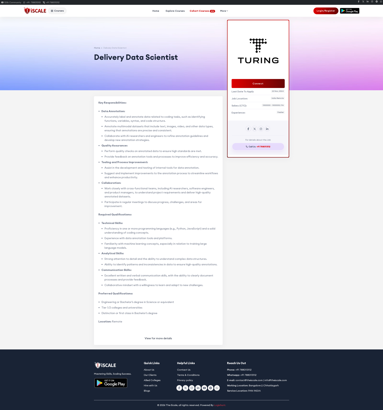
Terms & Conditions (188, 374)
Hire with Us (150, 385)
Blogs (147, 390)
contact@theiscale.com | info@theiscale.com (261, 380)
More (223, 10)
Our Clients (150, 374)
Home (155, 10)
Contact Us (183, 369)
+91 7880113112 (52, 2)
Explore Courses (175, 10)
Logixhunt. (220, 405)
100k (12, 2)
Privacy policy (185, 380)
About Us (149, 369)
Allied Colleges (152, 380)
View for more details (158, 338)
